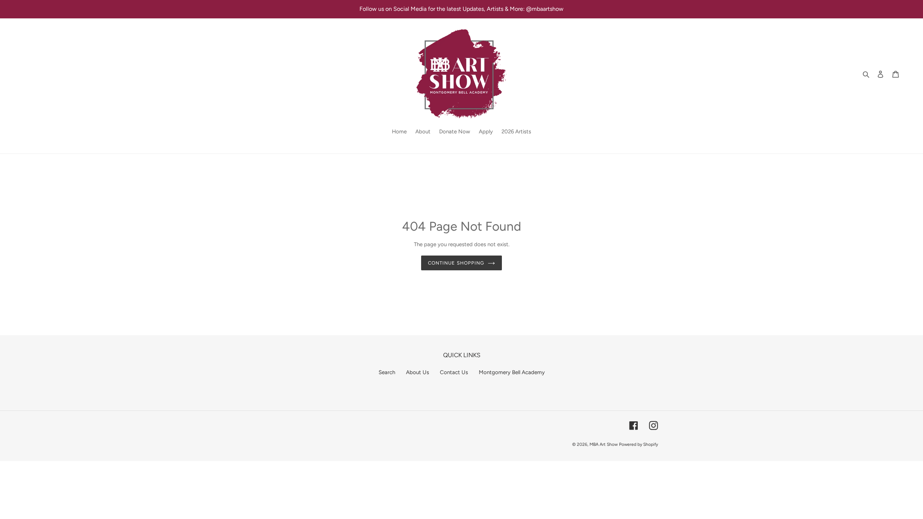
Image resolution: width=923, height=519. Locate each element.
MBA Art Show (603, 444)
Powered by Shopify (638, 444)
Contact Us (454, 372)
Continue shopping (456, 263)
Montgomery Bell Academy (512, 372)
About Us (417, 372)
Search (387, 372)
